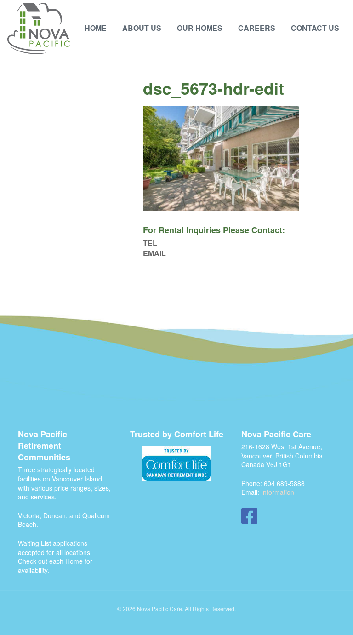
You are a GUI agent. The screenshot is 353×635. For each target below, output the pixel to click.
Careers (256, 28)
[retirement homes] (176, 463)
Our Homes (199, 28)
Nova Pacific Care (39, 29)
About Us (141, 28)
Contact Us (315, 28)
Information (277, 492)
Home (96, 28)
